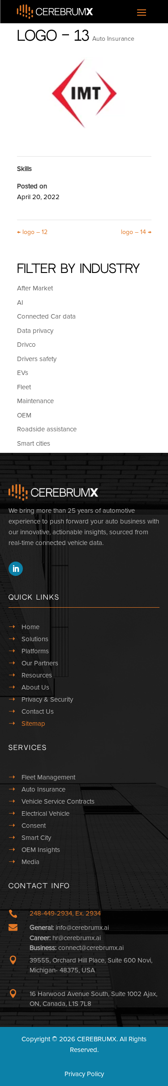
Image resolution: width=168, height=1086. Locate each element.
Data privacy (35, 331)
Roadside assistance (47, 429)
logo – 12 (32, 232)
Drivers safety (36, 359)
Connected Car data (46, 316)
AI (20, 302)
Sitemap (33, 724)
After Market (35, 288)
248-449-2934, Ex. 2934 (65, 913)
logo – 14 (136, 232)
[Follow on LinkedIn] (16, 569)
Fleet (24, 387)
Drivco (26, 345)
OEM (24, 415)
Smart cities (33, 443)
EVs (22, 373)
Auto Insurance (113, 39)
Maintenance (35, 401)
